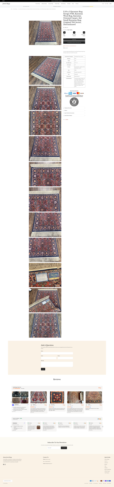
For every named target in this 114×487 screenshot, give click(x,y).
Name (42, 351)
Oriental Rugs (63, 3)
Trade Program (107, 472)
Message (42, 360)
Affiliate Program (107, 471)
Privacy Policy (90, 483)
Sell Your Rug (104, 483)
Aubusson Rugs (44, 3)
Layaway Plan (100, 483)
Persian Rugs (38, 3)
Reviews (77, 3)
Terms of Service (86, 483)
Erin (70, 404)
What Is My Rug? (109, 483)
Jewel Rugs (6, 483)
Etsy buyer (52, 404)
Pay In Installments (95, 483)
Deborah (34, 404)
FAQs (105, 466)
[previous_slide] (11, 402)
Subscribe (64, 447)
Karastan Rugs (50, 3)
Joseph (89, 404)
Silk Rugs (68, 3)
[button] (14, 411)
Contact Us (106, 462)
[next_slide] (102, 402)
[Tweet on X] (65, 119)
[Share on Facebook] (66, 119)
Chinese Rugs (57, 3)
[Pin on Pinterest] (67, 119)
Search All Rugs (107, 459)
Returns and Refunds (108, 469)
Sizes (73, 3)
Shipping (106, 467)
